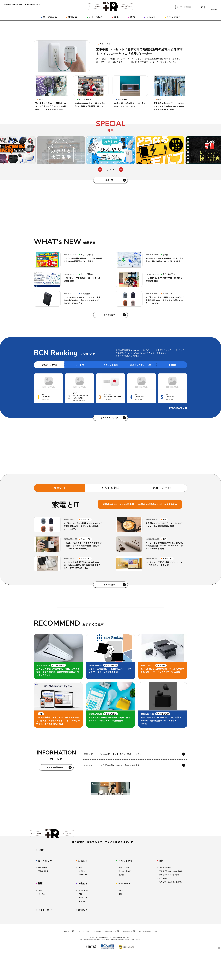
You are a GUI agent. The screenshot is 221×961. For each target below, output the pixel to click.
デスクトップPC (49, 364)
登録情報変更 (110, 931)
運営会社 (67, 931)
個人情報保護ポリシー (148, 931)
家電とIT (59, 487)
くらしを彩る (110, 487)
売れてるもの (161, 487)
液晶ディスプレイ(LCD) (141, 364)
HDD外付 (172, 364)
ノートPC (79, 364)
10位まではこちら (176, 407)
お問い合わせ (83, 931)
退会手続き (127, 931)
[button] (100, 169)
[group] (61, 150)
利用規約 (97, 931)
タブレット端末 (110, 364)
